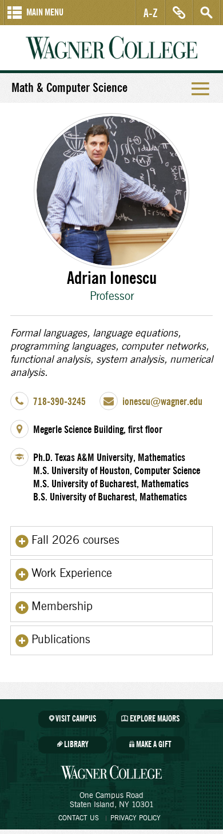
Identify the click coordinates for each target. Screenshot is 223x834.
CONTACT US (78, 818)
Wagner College (111, 47)
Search (206, 12)
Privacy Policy (135, 818)
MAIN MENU (44, 12)
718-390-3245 (59, 401)
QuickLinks (179, 12)
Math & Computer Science (69, 88)
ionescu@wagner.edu (162, 401)
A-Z (151, 12)
